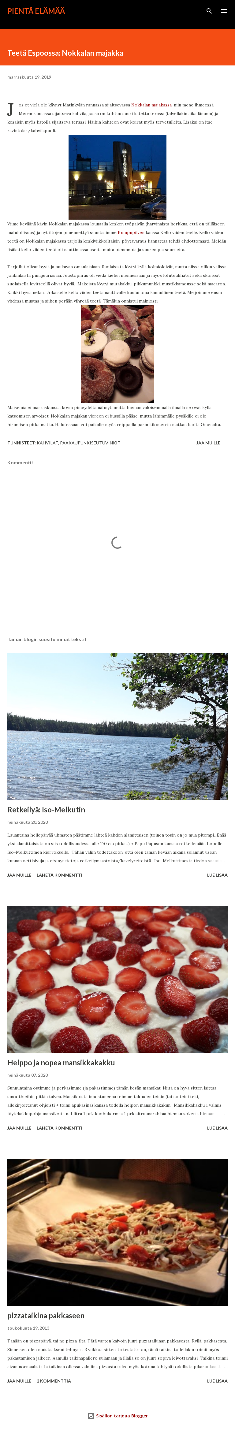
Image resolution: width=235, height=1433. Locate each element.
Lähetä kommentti (59, 875)
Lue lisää (217, 875)
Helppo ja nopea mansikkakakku (61, 1062)
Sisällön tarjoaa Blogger (121, 1416)
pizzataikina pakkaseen (45, 1315)
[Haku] (209, 11)
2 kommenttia (54, 1380)
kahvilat (47, 442)
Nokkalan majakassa (151, 105)
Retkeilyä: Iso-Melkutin (46, 809)
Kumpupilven (131, 232)
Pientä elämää (36, 10)
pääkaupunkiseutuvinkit (90, 442)
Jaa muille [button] (208, 442)
